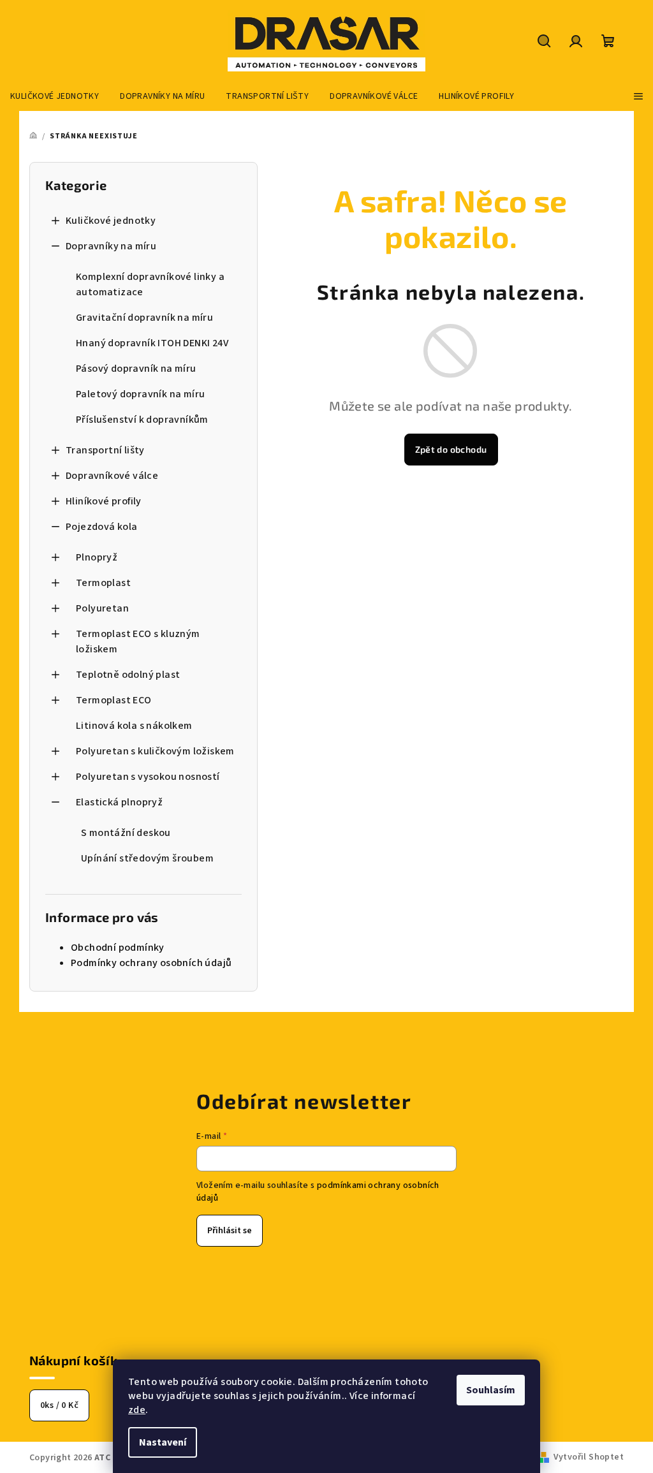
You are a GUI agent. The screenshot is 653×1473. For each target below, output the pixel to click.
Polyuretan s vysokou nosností (148, 777)
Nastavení (162, 1442)
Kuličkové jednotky (111, 221)
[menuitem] (54, 96)
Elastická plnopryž (119, 802)
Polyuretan (102, 608)
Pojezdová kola (102, 527)
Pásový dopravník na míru (136, 369)
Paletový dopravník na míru (140, 394)
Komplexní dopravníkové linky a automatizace (150, 284)
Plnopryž (96, 557)
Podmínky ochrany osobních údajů (151, 963)
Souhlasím (490, 1390)
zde (136, 1410)
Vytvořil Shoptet (589, 1457)
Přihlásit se (229, 1230)
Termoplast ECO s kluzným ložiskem (138, 641)
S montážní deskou (126, 833)
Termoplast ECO (114, 700)
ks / (59, 1405)
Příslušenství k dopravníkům (142, 420)
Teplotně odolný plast (128, 675)
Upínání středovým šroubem (147, 858)
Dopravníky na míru (111, 246)
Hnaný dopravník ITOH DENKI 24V (152, 343)
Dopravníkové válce (112, 476)
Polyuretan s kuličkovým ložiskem (155, 751)
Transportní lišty (105, 450)
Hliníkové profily (104, 501)
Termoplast (103, 583)
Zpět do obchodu (451, 449)
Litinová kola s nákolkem (134, 726)
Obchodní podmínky (118, 948)
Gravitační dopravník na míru (144, 318)
